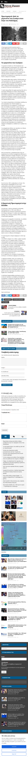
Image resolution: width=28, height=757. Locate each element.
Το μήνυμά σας (5, 412)
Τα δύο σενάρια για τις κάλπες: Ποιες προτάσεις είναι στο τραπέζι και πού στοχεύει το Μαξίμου (17, 586)
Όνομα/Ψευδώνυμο (6, 405)
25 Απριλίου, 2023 (5, 344)
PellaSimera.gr (13, 24)
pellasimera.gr (19, 328)
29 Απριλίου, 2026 (12, 328)
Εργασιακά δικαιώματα (18, 299)
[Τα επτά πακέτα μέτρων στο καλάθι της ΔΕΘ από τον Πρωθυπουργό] (14, 498)
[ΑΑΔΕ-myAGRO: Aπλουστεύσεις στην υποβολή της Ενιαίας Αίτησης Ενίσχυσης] (20, 507)
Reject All (14, 754)
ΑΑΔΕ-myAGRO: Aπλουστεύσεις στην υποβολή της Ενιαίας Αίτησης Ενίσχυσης (17, 626)
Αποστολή (4, 430)
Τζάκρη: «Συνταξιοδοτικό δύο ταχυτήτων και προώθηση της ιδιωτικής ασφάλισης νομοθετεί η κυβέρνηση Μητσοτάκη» (14, 462)
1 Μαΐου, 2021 (5, 24)
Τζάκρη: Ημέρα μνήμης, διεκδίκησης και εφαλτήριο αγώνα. (17, 332)
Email (2, 423)
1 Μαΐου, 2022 (11, 334)
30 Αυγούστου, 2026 (12, 562)
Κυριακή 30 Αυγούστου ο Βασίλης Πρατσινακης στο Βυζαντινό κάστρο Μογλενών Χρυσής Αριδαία (13, 472)
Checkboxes (5, 662)
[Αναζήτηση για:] (14, 648)
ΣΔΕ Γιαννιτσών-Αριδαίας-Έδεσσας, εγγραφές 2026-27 (17, 602)
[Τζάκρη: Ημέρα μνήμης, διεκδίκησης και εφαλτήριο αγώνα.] (4, 333)
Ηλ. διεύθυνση (4, 371)
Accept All (14, 746)
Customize (14, 750)
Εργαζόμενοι (8, 299)
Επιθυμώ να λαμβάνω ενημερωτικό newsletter (11, 664)
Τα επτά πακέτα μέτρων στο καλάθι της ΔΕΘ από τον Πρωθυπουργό (17, 567)
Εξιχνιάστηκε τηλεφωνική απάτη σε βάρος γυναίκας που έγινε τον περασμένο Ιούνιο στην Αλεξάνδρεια (13, 443)
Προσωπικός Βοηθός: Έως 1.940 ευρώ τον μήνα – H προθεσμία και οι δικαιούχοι (17, 634)
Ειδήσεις (8, 11)
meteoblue (3, 552)
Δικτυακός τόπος (5, 375)
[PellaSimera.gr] (10, 8)
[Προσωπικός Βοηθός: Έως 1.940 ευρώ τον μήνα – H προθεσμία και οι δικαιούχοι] (4, 635)
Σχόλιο (3, 357)
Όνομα (3, 367)
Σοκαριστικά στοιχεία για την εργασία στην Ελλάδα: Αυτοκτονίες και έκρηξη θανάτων (17, 326)
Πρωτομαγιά (5, 302)
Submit (3, 672)
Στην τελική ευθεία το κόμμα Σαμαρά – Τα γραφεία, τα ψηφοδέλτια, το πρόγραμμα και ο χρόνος (13, 477)
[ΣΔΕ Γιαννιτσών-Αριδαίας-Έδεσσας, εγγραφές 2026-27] (20, 502)
